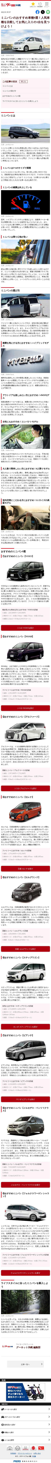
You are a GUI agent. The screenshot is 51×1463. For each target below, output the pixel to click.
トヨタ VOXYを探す (25, 628)
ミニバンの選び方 (9, 91)
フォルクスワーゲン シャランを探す (25, 1273)
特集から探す (9, 1432)
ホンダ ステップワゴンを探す (25, 1027)
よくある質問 (9, 1440)
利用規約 (13, 1453)
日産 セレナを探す (25, 869)
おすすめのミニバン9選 (11, 96)
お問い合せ (37, 1453)
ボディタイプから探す (12, 1417)
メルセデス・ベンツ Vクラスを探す (25, 1185)
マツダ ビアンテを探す (25, 1099)
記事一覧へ (25, 1364)
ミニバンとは (7, 86)
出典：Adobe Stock (7, 55)
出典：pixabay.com (7, 145)
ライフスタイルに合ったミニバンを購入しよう (20, 101)
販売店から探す (9, 1425)
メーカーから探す (10, 1409)
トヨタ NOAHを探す (25, 708)
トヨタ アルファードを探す (25, 789)
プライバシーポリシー (25, 1453)
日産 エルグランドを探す (25, 949)
